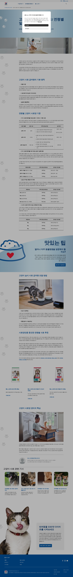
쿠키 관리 (27, 28)
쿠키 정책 (40, 21)
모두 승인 (27, 25)
